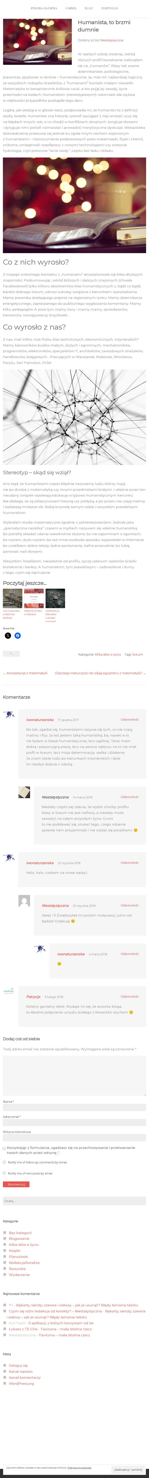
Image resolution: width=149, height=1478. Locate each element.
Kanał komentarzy (25, 1377)
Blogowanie (19, 1239)
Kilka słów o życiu (108, 654)
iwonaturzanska (39, 720)
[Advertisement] (74, 1428)
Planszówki (18, 1257)
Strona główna (44, 8)
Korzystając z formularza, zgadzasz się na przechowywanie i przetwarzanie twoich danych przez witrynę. (71, 1150)
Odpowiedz (129, 719)
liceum (137, 654)
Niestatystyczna (111, 40)
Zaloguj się (18, 1365)
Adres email (12, 1117)
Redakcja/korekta (24, 1263)
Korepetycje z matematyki (25, 673)
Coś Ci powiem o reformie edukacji (11, 614)
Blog (89, 8)
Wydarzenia (19, 1275)
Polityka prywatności (80, 1467)
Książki (14, 1251)
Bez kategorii (20, 1233)
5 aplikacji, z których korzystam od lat (61, 1323)
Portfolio (109, 8)
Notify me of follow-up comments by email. (37, 1162)
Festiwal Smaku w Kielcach (33, 612)
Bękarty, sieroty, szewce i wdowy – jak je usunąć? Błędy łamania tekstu (77, 1305)
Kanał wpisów (21, 1371)
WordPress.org (21, 1383)
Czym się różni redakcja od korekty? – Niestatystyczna (55, 1311)
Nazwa (8, 1101)
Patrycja (33, 997)
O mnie (71, 8)
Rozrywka (17, 1269)
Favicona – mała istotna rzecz (66, 1329)
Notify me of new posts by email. (30, 1173)
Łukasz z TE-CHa (23, 1329)
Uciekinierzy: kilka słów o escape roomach (53, 616)
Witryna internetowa (17, 1132)
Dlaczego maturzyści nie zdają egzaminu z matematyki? (100, 673)
